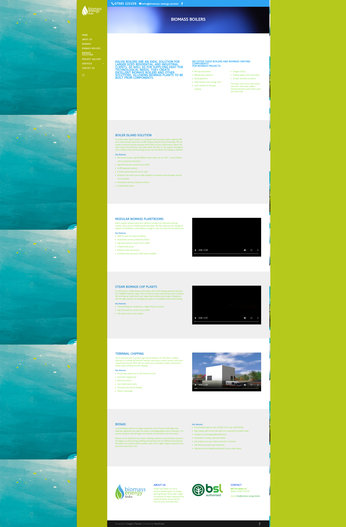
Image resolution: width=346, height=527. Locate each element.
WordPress (159, 523)
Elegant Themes (134, 523)
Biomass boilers (91, 48)
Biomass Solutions (87, 54)
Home (85, 35)
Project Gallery (91, 59)
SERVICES (87, 64)
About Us (87, 40)
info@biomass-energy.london (248, 496)
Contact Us (88, 68)
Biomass (86, 44)
